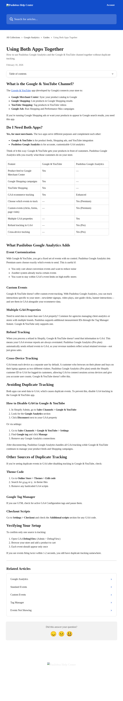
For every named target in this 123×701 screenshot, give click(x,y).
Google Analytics (31, 37)
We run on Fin (63, 691)
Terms (56, 675)
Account (111, 5)
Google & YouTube (21, 90)
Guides (46, 37)
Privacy (66, 675)
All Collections (13, 37)
